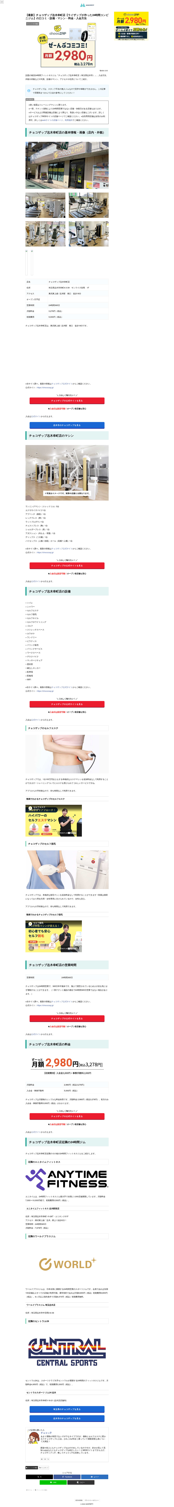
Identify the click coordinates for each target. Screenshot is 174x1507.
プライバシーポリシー (92, 1500)
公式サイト (36, 416)
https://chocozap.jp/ (45, 387)
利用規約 (68, 120)
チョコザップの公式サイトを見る (67, 400)
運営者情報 (78, 1500)
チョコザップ (44, 1467)
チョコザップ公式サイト (61, 383)
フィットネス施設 (32, 1467)
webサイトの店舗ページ (52, 120)
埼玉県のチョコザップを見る (67, 1409)
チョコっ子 (46, 1432)
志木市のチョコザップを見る (67, 425)
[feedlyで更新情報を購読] (45, 1459)
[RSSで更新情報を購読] (48, 1459)
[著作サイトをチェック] (41, 1459)
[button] (80, 1482)
